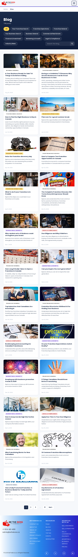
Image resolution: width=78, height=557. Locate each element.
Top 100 (48, 533)
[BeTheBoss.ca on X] (55, 553)
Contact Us (34, 524)
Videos (48, 530)
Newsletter (50, 539)
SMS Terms (34, 538)
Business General (32, 34)
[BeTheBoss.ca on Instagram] (64, 553)
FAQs (48, 524)
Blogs (48, 527)
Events (48, 536)
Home (6, 9)
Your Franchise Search (20, 29)
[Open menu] (74, 3)
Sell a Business (67, 525)
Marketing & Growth (33, 39)
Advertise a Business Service (66, 541)
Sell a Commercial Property (66, 534)
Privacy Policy (35, 535)
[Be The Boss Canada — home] (12, 523)
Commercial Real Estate (51, 34)
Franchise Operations (41, 29)
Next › (51, 507)
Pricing (64, 546)
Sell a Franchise (68, 528)
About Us (33, 527)
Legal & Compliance (52, 39)
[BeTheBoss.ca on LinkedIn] (72, 553)
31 (45, 507)
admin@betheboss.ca (11, 532)
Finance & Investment (13, 39)
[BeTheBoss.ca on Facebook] (46, 553)
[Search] (72, 44)
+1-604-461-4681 (8, 529)
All (6, 29)
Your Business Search (13, 34)
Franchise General (60, 29)
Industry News (10, 44)
